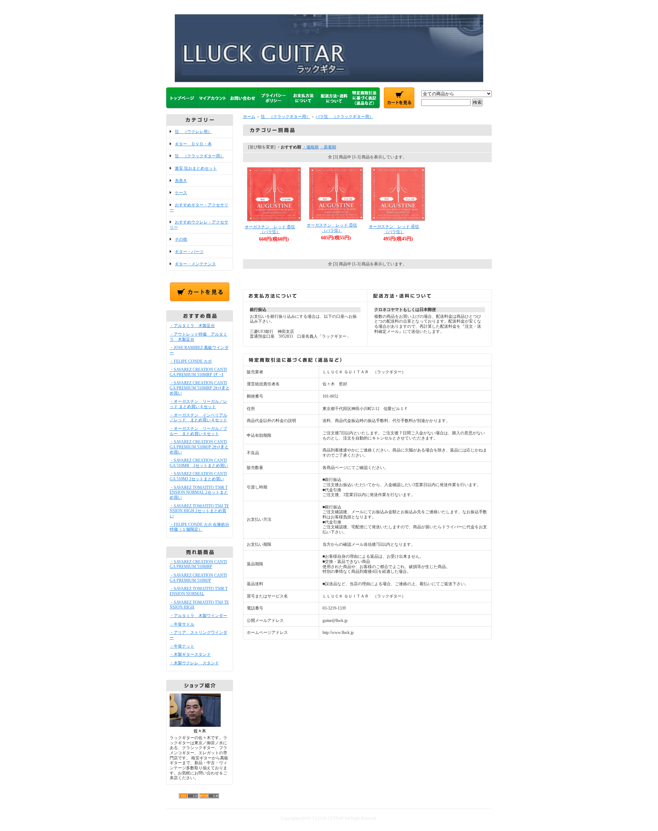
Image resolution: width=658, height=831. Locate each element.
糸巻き (181, 180)
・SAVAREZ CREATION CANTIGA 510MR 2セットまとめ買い (199, 463)
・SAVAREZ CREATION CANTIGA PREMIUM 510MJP (198, 578)
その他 (181, 239)
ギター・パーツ (189, 251)
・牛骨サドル (182, 624)
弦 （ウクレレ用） (193, 131)
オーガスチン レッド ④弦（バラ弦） (394, 229)
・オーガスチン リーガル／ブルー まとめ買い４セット (198, 431)
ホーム (249, 116)
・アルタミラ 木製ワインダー (198, 615)
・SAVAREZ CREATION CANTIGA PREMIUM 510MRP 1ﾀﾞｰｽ (198, 372)
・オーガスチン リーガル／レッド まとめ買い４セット (198, 404)
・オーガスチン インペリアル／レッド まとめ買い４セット (198, 418)
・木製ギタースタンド (190, 654)
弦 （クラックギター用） (199, 156)
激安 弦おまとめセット (196, 168)
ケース (181, 192)
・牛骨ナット (182, 646)
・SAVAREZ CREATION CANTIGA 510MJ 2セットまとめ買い (198, 476)
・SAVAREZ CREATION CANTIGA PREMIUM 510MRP (198, 564)
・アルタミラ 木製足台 (192, 325)
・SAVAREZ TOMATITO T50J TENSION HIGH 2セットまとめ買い (199, 511)
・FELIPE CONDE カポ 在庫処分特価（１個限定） (199, 527)
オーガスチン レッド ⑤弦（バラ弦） (332, 228)
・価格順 (310, 147)
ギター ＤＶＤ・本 (193, 144)
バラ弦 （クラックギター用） (344, 116)
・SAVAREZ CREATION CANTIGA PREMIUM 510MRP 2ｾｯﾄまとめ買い (200, 388)
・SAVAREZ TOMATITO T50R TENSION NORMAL (199, 591)
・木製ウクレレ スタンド (194, 663)
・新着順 (328, 147)
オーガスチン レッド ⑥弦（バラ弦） (270, 229)
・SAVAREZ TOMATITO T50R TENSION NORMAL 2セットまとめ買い (199, 492)
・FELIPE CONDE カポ (191, 361)
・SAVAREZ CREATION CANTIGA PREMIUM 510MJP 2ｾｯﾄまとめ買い (199, 446)
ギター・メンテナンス (195, 264)
